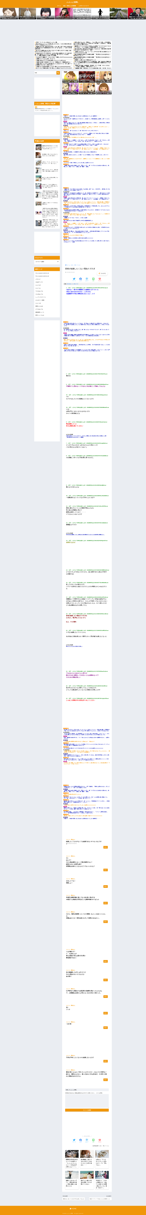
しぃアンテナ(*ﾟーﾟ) (41, 297)
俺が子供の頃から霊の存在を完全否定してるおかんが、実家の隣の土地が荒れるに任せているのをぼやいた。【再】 (92, 49)
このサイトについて (83, 5)
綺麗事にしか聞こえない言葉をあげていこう (85, 60)
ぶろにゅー (38, 279)
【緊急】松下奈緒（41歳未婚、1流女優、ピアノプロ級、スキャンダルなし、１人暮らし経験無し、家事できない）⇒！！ (91, 66)
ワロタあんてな (39, 291)
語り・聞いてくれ (104, 1146)
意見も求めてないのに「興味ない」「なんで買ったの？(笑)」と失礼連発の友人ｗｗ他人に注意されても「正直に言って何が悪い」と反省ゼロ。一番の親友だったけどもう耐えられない (92, 43)
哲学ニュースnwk (40, 315)
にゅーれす (38, 285)
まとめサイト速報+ (40, 300)
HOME (73, 1209)
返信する (105, 847)
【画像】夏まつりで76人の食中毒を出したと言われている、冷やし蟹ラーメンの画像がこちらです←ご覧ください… (53, 64)
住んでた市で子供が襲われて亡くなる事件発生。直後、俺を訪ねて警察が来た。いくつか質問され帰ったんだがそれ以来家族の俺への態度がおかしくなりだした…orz (92, 62)
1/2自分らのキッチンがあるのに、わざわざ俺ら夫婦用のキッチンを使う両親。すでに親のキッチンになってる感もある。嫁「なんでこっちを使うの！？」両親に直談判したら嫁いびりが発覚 (53, 54)
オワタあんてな (39, 309)
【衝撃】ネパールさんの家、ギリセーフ (45, 58)
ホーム (59, 5)
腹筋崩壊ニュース (40, 312)
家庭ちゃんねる (39, 306)
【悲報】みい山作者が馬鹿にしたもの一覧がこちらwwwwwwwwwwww (53, 66)
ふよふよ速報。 (73, 2)
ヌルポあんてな (39, 294)
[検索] (58, 73)
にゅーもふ (38, 288)
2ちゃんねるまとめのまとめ (42, 273)
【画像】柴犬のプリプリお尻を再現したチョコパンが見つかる (51, 60)
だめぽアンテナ (39, 282)
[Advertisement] (73, 30)
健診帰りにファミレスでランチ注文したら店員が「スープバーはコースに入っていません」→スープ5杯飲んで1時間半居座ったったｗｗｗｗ (92, 47)
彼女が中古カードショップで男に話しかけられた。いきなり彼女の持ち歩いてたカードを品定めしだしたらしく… (53, 44)
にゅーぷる (38, 303)
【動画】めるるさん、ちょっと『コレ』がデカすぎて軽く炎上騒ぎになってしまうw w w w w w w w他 (92, 52)
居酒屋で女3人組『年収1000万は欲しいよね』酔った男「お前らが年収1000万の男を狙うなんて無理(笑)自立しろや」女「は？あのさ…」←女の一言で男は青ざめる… (53, 47)
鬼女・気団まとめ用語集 (69, 5)
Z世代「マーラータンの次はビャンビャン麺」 (47, 42)
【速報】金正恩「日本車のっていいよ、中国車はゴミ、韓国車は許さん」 (53, 62)
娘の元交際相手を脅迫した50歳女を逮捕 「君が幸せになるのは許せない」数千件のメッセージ (92, 55)
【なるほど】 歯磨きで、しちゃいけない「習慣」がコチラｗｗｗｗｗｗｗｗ (54, 57)
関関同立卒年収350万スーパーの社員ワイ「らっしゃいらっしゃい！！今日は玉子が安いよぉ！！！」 (46, 109)
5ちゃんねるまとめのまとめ (42, 276)
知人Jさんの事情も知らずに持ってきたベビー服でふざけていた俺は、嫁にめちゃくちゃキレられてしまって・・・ (53, 51)
